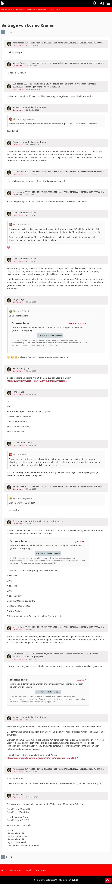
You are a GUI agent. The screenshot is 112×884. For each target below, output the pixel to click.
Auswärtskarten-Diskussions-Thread (29, 107)
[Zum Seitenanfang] (108, 880)
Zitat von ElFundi (21, 311)
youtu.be (79, 541)
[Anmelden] (101, 3)
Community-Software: (56, 879)
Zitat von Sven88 (21, 224)
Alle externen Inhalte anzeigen (50, 335)
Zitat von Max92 (20, 454)
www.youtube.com (77, 323)
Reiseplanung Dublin (22, 368)
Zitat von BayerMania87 (24, 119)
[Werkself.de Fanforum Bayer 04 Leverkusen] (4, 3)
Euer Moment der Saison (24, 212)
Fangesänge (18, 299)
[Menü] (108, 3)
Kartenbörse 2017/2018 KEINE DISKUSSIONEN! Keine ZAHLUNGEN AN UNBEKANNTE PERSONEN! (58, 42)
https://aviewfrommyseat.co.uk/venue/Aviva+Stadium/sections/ (37, 380)
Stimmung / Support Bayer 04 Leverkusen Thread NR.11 (39, 521)
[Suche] (95, 3)
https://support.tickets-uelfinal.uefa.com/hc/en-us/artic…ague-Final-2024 (41, 757)
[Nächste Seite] (11, 32)
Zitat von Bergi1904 (22, 498)
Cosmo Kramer (18, 45)
